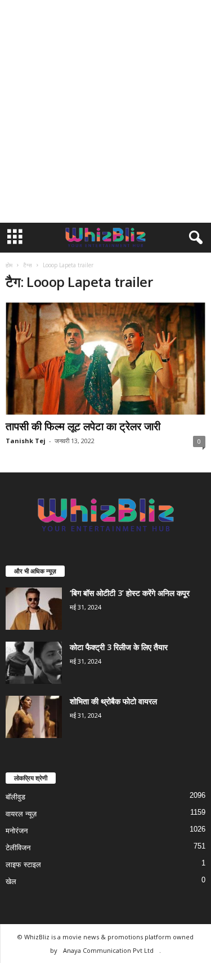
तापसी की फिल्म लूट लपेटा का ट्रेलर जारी (83, 426)
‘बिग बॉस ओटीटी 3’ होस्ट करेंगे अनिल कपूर (130, 592)
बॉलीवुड (15, 797)
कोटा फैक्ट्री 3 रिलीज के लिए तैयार (119, 647)
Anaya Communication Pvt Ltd (108, 950)
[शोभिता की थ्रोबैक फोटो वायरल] (34, 717)
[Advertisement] (105, 111)
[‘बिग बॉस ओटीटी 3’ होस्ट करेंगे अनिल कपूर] (34, 608)
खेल (11, 881)
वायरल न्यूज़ (21, 814)
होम (9, 265)
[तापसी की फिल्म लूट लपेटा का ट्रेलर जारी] (105, 358)
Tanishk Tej (26, 440)
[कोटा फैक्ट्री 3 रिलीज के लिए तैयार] (34, 663)
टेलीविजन (18, 847)
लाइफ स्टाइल (23, 864)
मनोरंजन (17, 831)
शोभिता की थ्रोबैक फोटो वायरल (113, 701)
